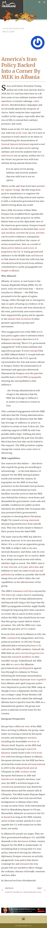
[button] (23, 919)
